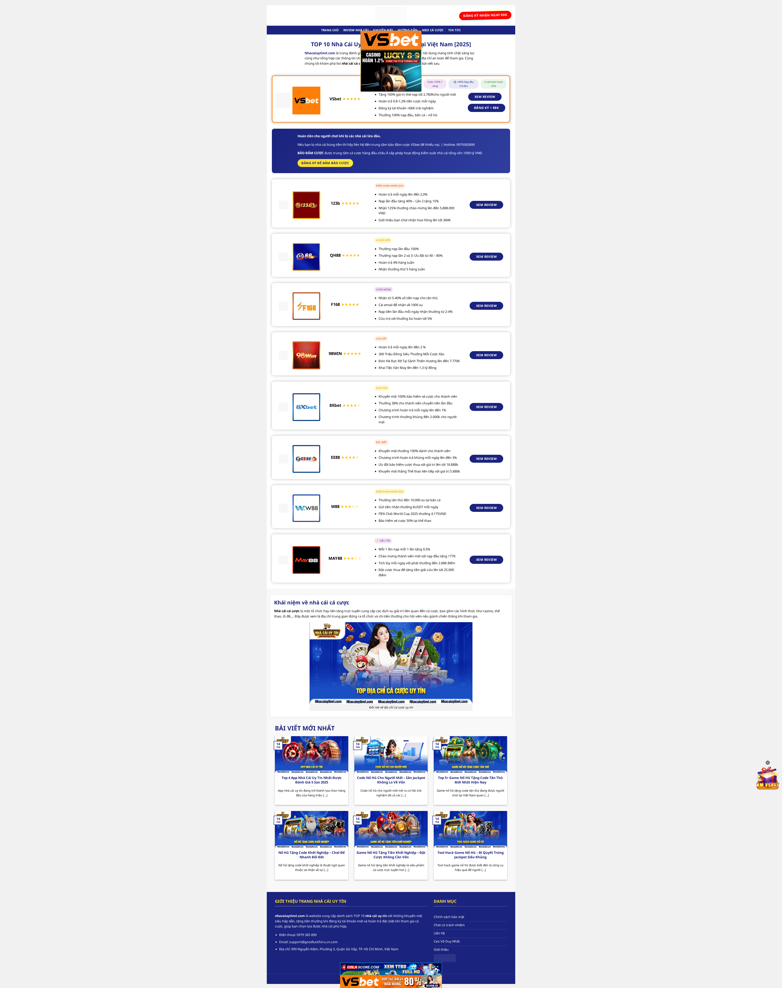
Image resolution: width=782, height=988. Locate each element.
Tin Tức (454, 30)
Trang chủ (330, 30)
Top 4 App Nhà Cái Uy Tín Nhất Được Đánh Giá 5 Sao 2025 (312, 780)
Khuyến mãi (383, 30)
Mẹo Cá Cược (433, 30)
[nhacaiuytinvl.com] (391, 15)
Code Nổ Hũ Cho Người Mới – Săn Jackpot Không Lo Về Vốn (391, 780)
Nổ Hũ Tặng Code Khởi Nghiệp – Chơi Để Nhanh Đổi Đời (311, 854)
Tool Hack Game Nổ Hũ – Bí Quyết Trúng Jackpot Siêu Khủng (470, 854)
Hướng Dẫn (408, 30)
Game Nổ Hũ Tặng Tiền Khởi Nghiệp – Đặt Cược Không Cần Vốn (391, 854)
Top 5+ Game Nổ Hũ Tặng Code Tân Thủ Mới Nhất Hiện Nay (470, 780)
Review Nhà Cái (356, 30)
